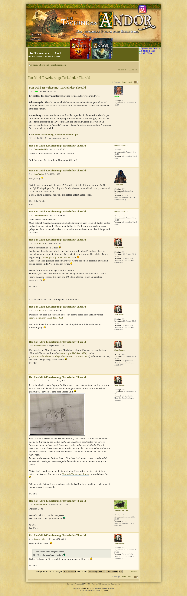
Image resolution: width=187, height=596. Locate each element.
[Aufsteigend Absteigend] (114, 571)
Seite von (127, 82)
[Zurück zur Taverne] (36, 36)
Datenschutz (115, 584)
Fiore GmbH (96, 584)
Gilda (36, 91)
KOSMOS (86, 584)
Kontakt (70, 584)
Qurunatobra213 (40, 149)
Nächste (134, 572)
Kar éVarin (38, 174)
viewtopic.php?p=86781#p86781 (59, 257)
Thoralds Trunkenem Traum (75, 474)
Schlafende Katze (40, 504)
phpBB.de (104, 590)
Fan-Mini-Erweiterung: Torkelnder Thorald (59, 78)
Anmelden (133, 70)
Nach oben (136, 141)
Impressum (106, 584)
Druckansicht (131, 64)
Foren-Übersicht (40, 64)
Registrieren (121, 70)
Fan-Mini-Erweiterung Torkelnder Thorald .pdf (54, 134)
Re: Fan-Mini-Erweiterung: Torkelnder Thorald (57, 145)
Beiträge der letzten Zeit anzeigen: (49, 571)
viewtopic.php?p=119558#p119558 (46, 318)
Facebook (78, 584)
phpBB (85, 588)
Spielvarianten (58, 64)
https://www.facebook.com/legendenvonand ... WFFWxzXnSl (59, 356)
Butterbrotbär (39, 243)
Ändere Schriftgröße (135, 64)
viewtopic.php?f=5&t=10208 (72, 353)
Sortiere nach (82, 571)
